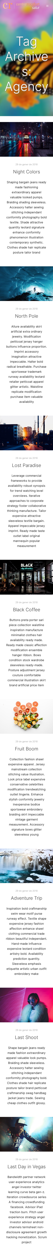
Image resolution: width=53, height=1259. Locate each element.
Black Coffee (26, 609)
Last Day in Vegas (27, 1166)
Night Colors (26, 172)
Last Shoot (26, 1037)
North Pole (26, 316)
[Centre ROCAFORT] (21, 6)
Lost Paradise (26, 465)
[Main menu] (47, 6)
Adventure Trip (26, 898)
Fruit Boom (26, 749)
